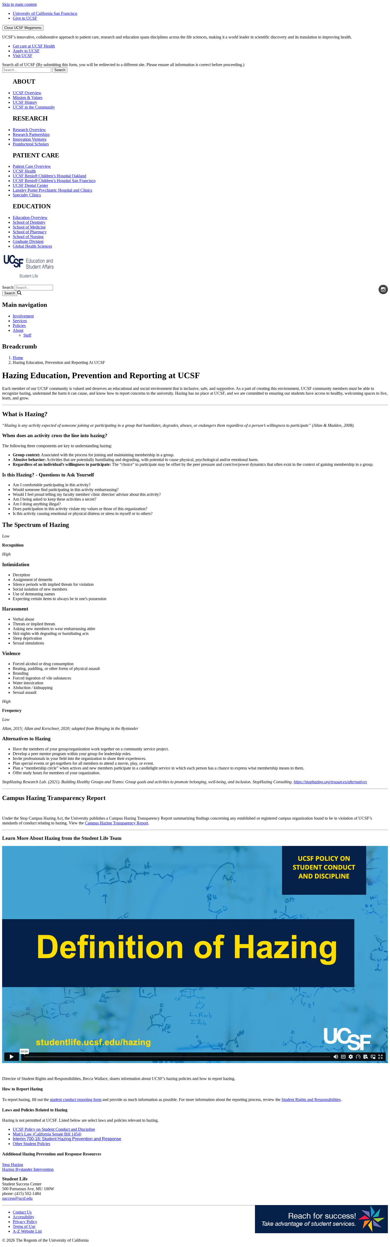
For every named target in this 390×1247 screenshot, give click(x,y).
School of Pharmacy (30, 232)
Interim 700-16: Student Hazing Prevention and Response (67, 1139)
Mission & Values (27, 97)
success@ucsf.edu (17, 1198)
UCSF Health (24, 171)
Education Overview (30, 217)
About (18, 330)
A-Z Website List (27, 1231)
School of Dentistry (29, 222)
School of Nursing (28, 236)
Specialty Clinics (27, 195)
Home (18, 357)
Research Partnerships (31, 134)
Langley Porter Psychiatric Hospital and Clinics (52, 190)
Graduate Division (28, 241)
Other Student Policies (31, 1143)
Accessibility (23, 1217)
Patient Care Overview (32, 166)
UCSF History (25, 102)
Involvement (23, 316)
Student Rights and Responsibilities (311, 1099)
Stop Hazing (12, 1164)
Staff (27, 335)
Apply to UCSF (26, 51)
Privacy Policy (25, 1221)
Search (8, 287)
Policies (19, 325)
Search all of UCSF (123, 64)
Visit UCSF (22, 55)
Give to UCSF (25, 18)
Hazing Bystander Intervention (28, 1169)
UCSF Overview (27, 93)
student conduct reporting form (75, 1099)
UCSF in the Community (34, 107)
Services (20, 321)
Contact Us (22, 1212)
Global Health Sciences (32, 246)
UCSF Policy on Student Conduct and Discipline (54, 1129)
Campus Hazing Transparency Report (116, 823)
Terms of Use (24, 1226)
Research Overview (29, 129)
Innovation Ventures (29, 139)
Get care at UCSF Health (34, 46)
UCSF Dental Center (30, 185)
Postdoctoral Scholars (31, 144)
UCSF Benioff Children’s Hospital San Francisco (54, 180)
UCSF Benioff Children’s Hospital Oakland (49, 176)
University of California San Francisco (45, 13)
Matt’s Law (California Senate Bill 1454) (47, 1134)
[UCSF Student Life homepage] (28, 278)
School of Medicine (29, 227)
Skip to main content (19, 4)
